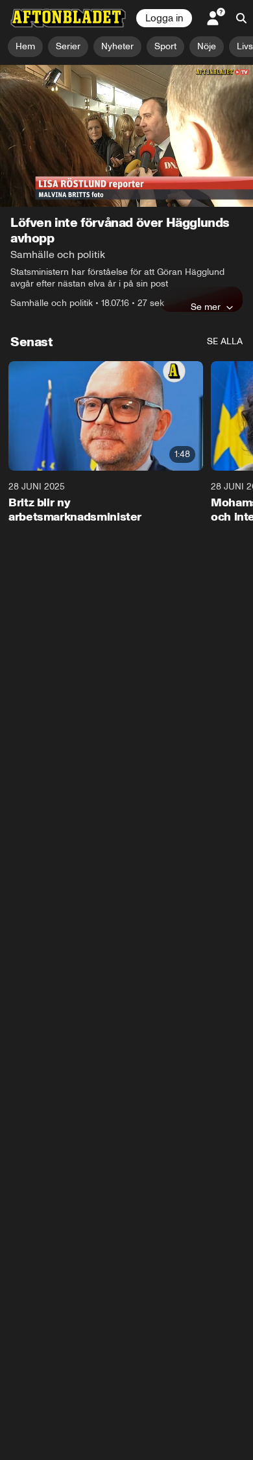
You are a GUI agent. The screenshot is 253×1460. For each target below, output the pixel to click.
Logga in (164, 18)
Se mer (206, 306)
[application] (126, 136)
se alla (225, 341)
